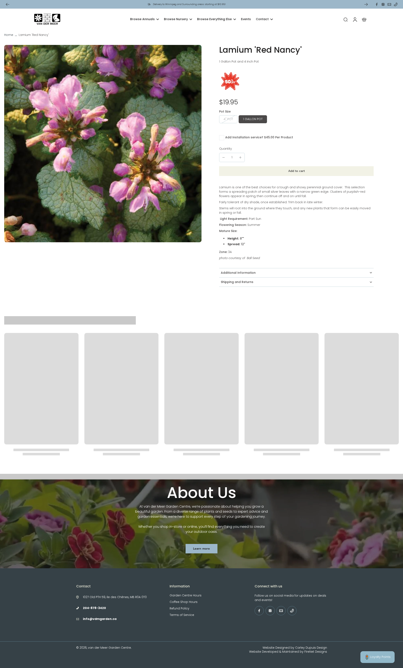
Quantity (225, 149)
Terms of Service (182, 615)
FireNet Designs (315, 652)
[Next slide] (366, 4)
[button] (296, 171)
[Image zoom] (103, 143)
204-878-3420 (94, 608)
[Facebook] (377, 4)
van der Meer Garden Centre (109, 648)
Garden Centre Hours (186, 595)
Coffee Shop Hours (184, 602)
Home (8, 35)
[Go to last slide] (7, 4)
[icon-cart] (364, 19)
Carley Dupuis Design (311, 648)
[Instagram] (383, 4)
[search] (345, 19)
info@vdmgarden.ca (99, 619)
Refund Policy (179, 608)
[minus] (223, 157)
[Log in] (354, 19)
